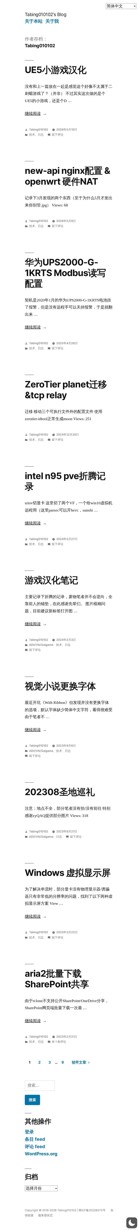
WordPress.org (41, 1153)
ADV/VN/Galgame (41, 645)
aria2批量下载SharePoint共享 (57, 978)
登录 (29, 1131)
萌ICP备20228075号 (92, 1210)
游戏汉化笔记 (51, 580)
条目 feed (35, 1139)
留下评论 (57, 134)
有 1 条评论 (59, 1041)
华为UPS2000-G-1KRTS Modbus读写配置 (65, 273)
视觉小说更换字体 (60, 686)
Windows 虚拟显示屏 (67, 872)
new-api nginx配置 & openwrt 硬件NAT (67, 176)
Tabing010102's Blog (45, 14)
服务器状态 (45, 1215)
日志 (41, 134)
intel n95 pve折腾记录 (65, 481)
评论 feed (35, 1146)
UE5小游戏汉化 (55, 69)
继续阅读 (36, 113)
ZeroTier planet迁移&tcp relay (66, 389)
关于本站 (34, 21)
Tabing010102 (38, 129)
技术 (32, 134)
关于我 (52, 21)
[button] (131, 1222)
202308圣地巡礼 (60, 791)
